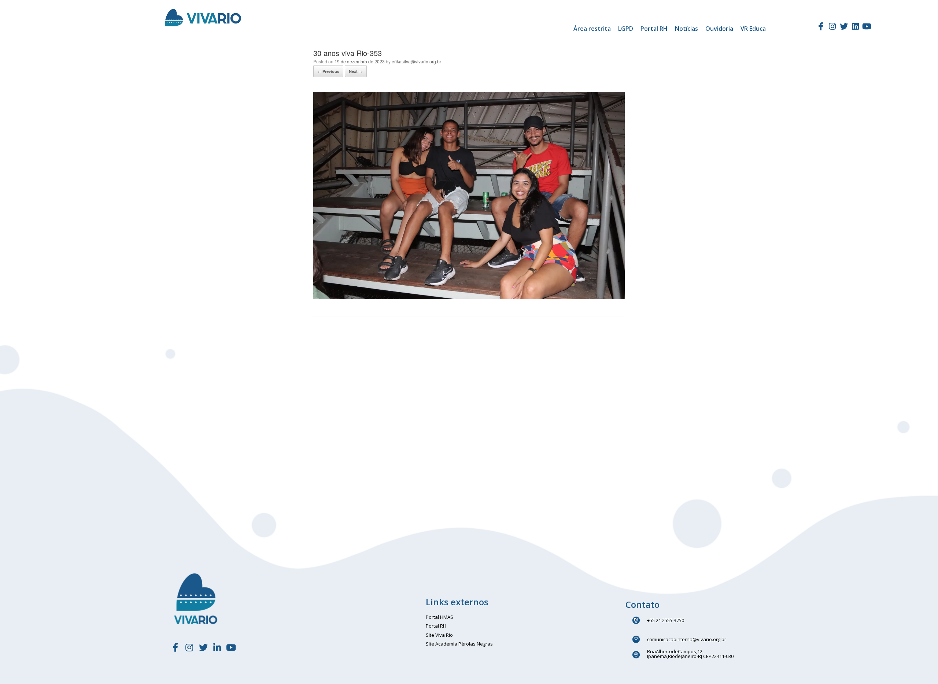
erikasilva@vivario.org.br (416, 61)
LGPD (625, 29)
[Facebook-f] (821, 26)
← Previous (328, 71)
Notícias (686, 29)
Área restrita (592, 29)
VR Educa (753, 29)
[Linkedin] (855, 26)
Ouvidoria (719, 29)
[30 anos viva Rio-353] (469, 297)
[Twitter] (844, 26)
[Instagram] (832, 26)
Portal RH (654, 29)
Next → (356, 71)
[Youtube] (867, 26)
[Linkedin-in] (217, 647)
